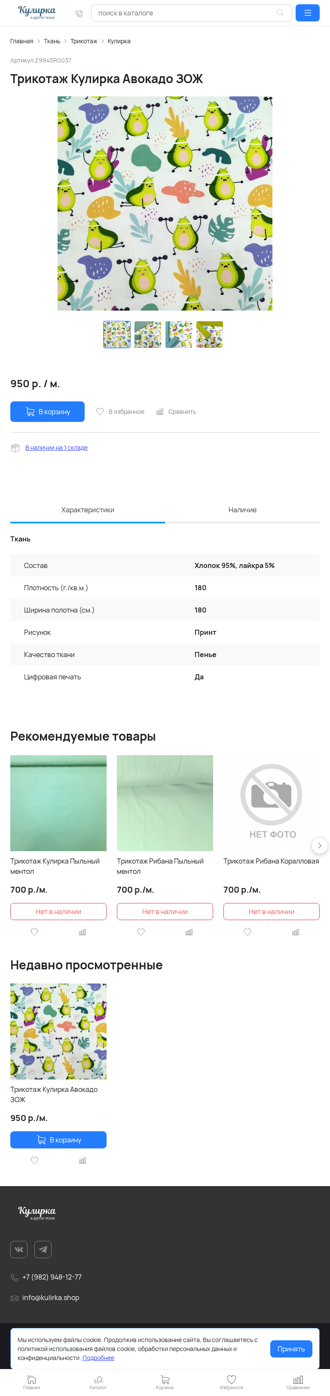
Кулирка (119, 41)
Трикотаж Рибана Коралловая (271, 861)
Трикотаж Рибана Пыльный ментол (160, 866)
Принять (291, 1349)
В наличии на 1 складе (56, 447)
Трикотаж (84, 41)
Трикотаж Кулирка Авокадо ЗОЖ (54, 1094)
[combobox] (191, 12)
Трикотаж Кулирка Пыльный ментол (55, 866)
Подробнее (98, 1358)
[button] (308, 12)
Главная (22, 41)
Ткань (52, 41)
